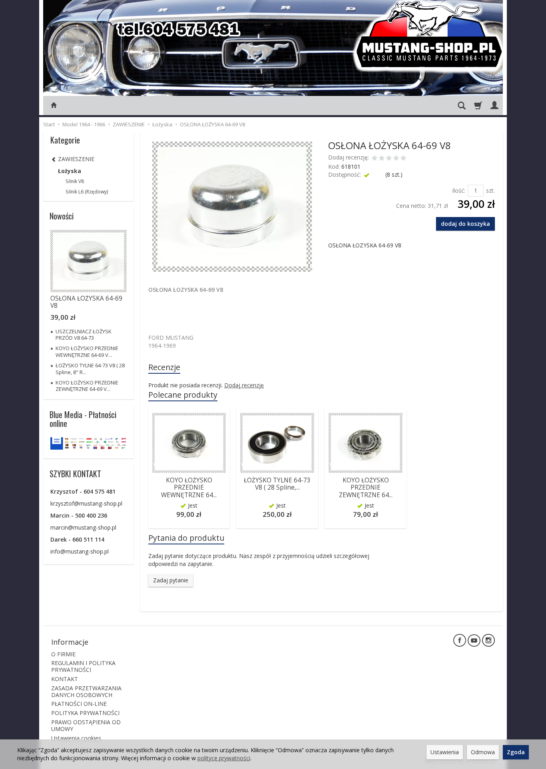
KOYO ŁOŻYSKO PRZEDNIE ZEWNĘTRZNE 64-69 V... (87, 385)
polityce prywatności (223, 758)
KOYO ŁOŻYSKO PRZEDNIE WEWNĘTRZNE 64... (189, 487)
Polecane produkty (182, 394)
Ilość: (458, 190)
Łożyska (69, 171)
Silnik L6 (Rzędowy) (87, 191)
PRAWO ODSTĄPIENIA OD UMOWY (86, 725)
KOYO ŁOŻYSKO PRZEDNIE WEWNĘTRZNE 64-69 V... (87, 351)
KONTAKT (64, 679)
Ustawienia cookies (76, 738)
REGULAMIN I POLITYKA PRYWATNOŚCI (83, 666)
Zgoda (516, 752)
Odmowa (483, 752)
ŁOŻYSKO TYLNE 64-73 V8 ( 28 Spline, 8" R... (90, 368)
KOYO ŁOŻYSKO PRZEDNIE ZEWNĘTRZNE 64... (366, 487)
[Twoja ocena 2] (381, 159)
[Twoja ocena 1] (374, 159)
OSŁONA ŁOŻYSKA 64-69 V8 (86, 302)
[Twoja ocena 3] (389, 159)
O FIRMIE (63, 654)
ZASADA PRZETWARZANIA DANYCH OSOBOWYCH (86, 691)
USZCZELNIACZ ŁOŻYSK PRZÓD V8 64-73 (84, 334)
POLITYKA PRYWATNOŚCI (85, 713)
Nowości (62, 216)
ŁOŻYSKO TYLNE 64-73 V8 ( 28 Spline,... (277, 484)
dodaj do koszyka (465, 223)
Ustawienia (444, 752)
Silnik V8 (75, 181)
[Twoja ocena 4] (396, 159)
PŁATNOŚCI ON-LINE (79, 703)
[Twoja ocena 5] (403, 159)
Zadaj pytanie (170, 580)
